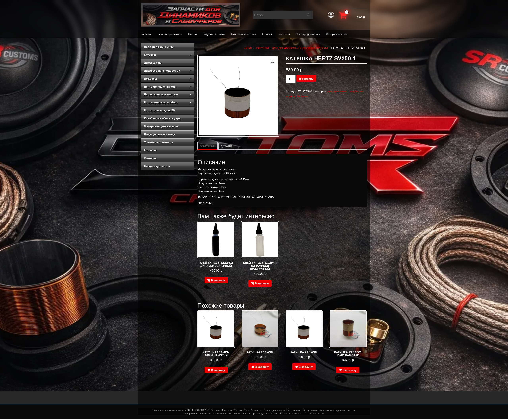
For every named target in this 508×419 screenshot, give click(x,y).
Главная (146, 34)
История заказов (336, 34)
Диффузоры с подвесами (162, 70)
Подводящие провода (159, 134)
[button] (272, 61)
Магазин (158, 410)
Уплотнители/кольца (158, 142)
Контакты (284, 34)
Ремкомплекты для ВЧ (159, 110)
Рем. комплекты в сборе (161, 102)
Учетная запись (174, 410)
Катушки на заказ (214, 34)
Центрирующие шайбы (160, 86)
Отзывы (267, 34)
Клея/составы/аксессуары (162, 118)
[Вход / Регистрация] (331, 15)
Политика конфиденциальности (337, 410)
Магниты (150, 158)
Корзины (150, 150)
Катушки (150, 54)
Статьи (192, 34)
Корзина (285, 413)
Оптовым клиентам (243, 34)
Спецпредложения (308, 34)
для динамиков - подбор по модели (300, 48)
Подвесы (150, 78)
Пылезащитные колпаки (161, 94)
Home (248, 48)
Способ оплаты (253, 410)
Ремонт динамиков (170, 34)
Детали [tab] (226, 146)
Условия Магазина (221, 410)
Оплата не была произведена (250, 413)
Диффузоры (153, 62)
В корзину (306, 78)
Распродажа (294, 410)
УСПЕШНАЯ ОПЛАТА (197, 410)
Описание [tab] (208, 146)
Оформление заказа (195, 413)
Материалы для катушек (161, 126)
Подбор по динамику (158, 46)
